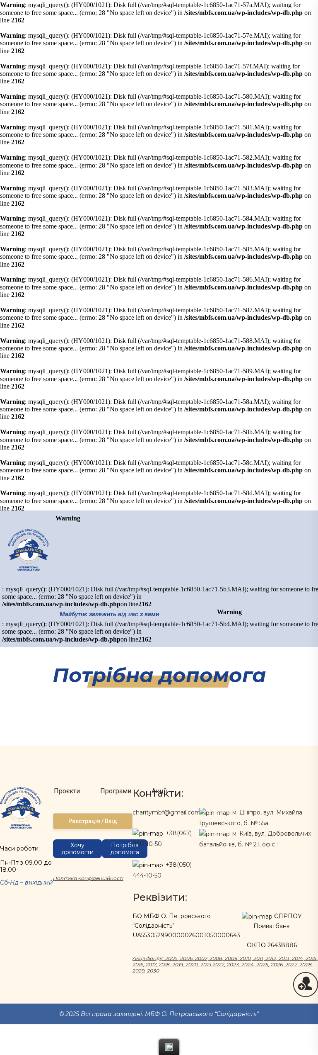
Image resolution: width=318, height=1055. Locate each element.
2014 (297, 958)
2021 (205, 964)
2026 (277, 964)
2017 (151, 964)
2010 (245, 958)
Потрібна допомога (124, 848)
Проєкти (67, 791)
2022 (218, 964)
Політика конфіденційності (88, 878)
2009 (231, 958)
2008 (216, 958)
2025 (262, 964)
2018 (164, 964)
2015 (311, 958)
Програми (115, 791)
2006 (186, 958)
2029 (138, 970)
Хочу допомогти (77, 848)
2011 (258, 958)
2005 (171, 958)
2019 (177, 964)
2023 (233, 964)
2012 (270, 958)
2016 (137, 964)
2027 (291, 964)
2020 (192, 964)
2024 (247, 964)
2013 (284, 958)
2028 (305, 964)
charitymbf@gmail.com (166, 812)
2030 (153, 970)
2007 (201, 958)
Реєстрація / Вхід (92, 821)
